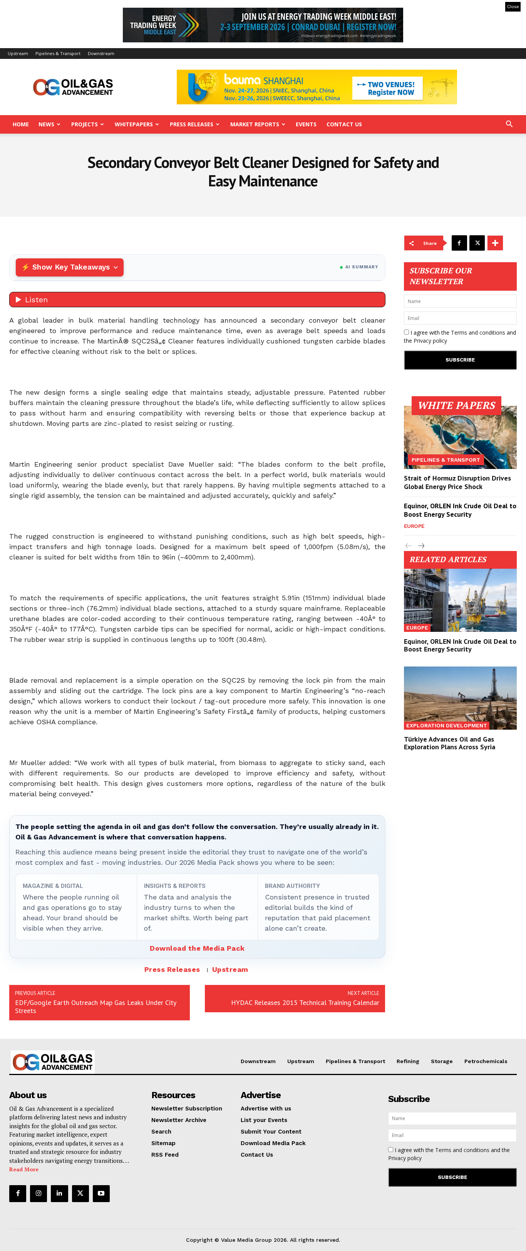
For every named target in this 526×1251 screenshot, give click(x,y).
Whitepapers (134, 124)
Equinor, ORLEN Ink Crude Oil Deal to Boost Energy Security (460, 510)
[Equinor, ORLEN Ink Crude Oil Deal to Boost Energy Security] (460, 600)
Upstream (18, 53)
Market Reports (254, 124)
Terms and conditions (478, 332)
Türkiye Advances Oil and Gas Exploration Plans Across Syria (449, 743)
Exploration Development (446, 725)
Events (306, 124)
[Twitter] (477, 243)
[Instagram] (38, 1193)
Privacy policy (430, 340)
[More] (495, 243)
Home (21, 124)
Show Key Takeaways (71, 267)
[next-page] (421, 546)
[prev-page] (409, 546)
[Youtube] (101, 1193)
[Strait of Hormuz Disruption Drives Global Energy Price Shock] (460, 437)
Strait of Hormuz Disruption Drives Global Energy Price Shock (457, 482)
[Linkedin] (59, 1193)
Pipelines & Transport (57, 53)
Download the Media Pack (197, 948)
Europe (414, 526)
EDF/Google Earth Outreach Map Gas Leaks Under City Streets (95, 1006)
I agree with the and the (460, 336)
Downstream (101, 53)
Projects (84, 124)
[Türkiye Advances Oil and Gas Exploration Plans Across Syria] (460, 698)
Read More (24, 1169)
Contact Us (344, 124)
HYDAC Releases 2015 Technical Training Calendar (305, 1002)
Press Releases (191, 124)
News (46, 124)
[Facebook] (459, 243)
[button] (509, 125)
